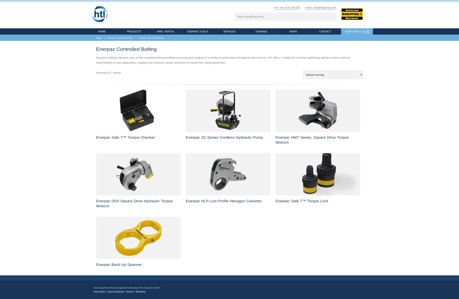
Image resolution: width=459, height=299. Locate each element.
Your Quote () (355, 31)
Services (229, 31)
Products (134, 31)
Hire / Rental (166, 31)
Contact (325, 31)
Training (261, 31)
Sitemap (129, 291)
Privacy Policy (99, 291)
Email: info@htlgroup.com (320, 7)
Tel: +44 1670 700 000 (287, 7)
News (293, 31)
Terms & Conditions (115, 291)
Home (102, 31)
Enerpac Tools (197, 31)
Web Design (141, 291)
